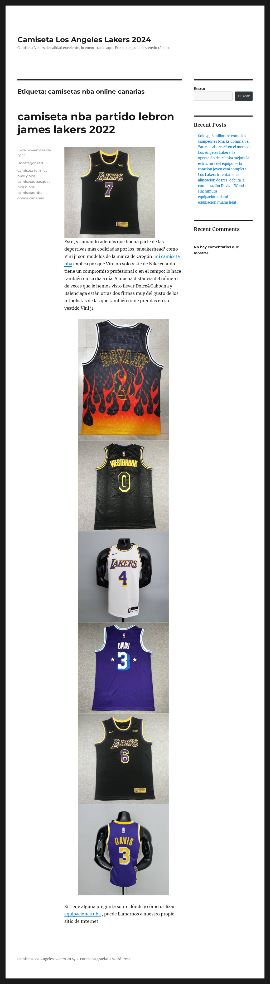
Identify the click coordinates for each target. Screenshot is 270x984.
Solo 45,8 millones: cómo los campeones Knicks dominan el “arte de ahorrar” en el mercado (225, 141)
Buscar (199, 89)
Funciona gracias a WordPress (105, 959)
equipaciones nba (82, 913)
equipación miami (213, 197)
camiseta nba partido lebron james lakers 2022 (95, 123)
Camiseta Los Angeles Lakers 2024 (84, 39)
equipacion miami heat (217, 202)
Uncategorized (30, 163)
